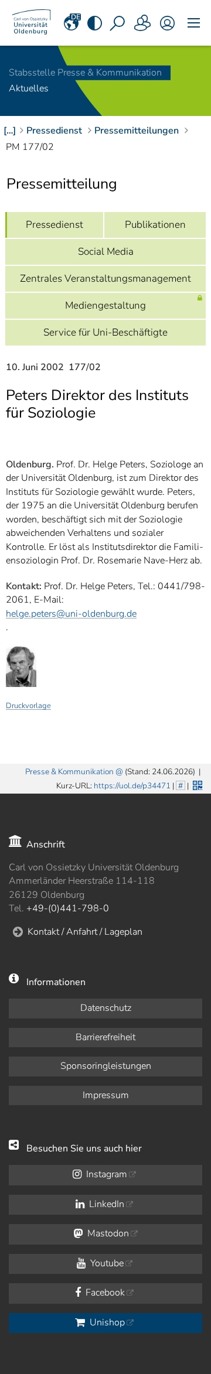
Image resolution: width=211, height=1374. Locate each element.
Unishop (106, 1322)
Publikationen (155, 224)
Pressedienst (54, 224)
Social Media (106, 251)
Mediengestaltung (105, 305)
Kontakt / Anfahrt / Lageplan (85, 931)
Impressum (106, 1095)
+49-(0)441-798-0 (67, 908)
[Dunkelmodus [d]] (95, 23)
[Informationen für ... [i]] (142, 23)
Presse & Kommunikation (69, 771)
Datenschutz (105, 1008)
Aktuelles (29, 89)
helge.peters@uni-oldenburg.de (71, 613)
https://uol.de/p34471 (132, 785)
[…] (10, 130)
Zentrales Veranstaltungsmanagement (105, 278)
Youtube (106, 1263)
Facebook (104, 1292)
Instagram (105, 1174)
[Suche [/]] (119, 23)
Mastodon (107, 1233)
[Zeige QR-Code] (196, 784)
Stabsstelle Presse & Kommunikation (85, 72)
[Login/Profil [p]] (167, 23)
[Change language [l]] (71, 23)
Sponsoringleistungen (105, 1065)
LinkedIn (105, 1204)
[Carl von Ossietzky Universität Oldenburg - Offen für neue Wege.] (31, 23)
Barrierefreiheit (105, 1037)
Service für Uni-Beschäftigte (105, 332)
